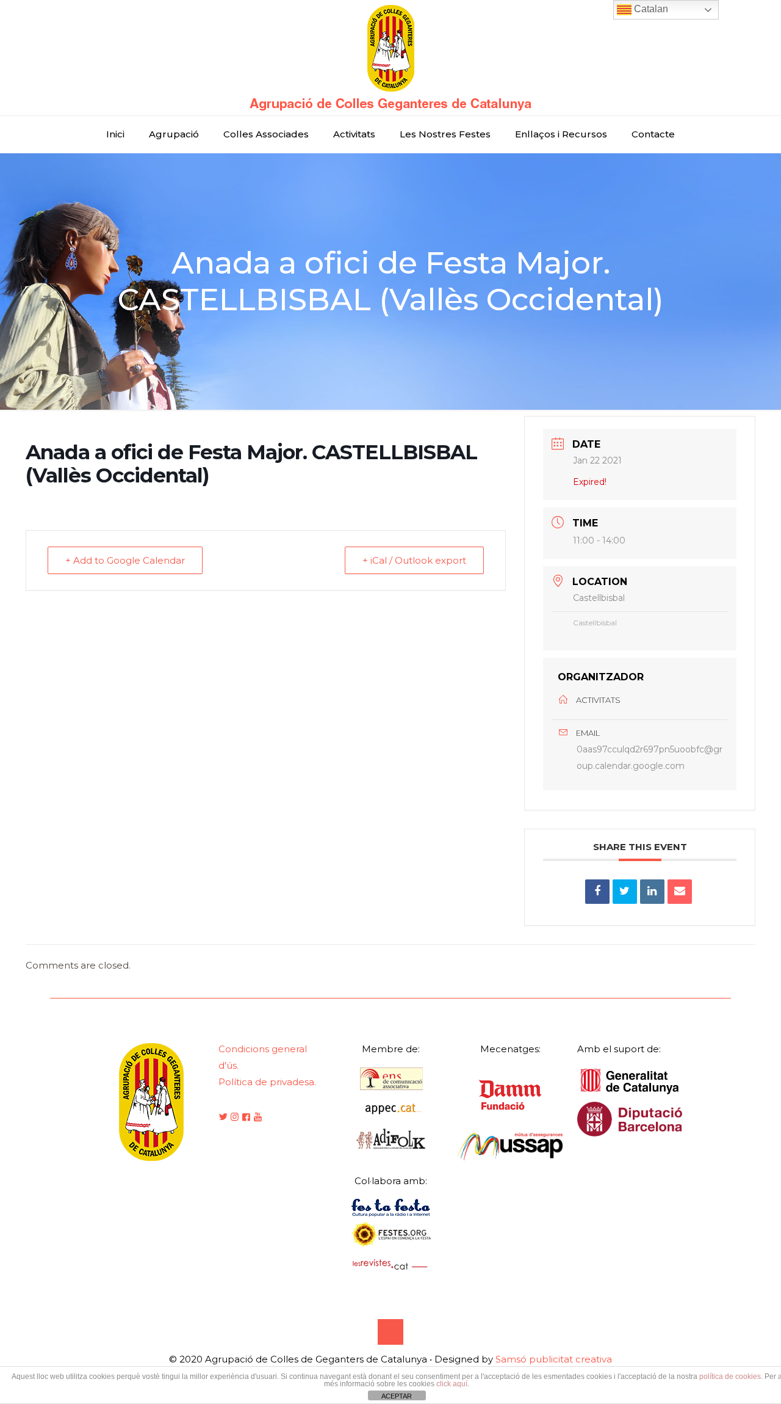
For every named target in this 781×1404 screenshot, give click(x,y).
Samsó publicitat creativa (553, 1359)
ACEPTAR (396, 1396)
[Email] (680, 891)
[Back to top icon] (390, 1332)
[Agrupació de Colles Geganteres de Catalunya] (390, 57)
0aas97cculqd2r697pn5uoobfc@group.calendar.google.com (649, 757)
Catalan (650, 9)
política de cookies (730, 1376)
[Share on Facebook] (597, 891)
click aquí (451, 1384)
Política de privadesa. (267, 1082)
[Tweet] (625, 891)
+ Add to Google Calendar (125, 560)
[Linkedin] (652, 891)
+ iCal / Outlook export (414, 560)
